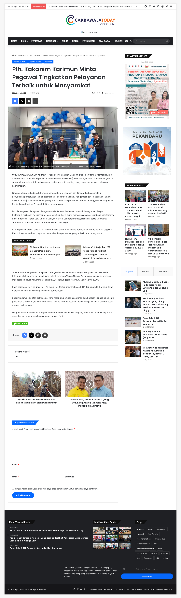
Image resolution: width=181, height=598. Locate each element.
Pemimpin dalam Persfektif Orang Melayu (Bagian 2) (155, 334)
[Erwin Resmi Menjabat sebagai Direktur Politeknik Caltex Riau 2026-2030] (135, 230)
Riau (23, 41)
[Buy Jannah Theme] (90, 32)
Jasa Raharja (153, 534)
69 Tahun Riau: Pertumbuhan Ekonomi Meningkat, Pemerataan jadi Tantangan (45, 251)
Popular (129, 271)
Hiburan (118, 41)
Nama (15, 465)
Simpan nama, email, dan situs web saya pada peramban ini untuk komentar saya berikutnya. (57, 489)
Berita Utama (35, 61)
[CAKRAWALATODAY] (90, 20)
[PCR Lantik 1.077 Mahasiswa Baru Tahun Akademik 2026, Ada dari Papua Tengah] (135, 196)
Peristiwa (36, 41)
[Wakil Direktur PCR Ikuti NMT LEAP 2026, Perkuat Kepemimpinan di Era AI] (125, 538)
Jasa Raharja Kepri (144, 539)
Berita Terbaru (20, 61)
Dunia (65, 41)
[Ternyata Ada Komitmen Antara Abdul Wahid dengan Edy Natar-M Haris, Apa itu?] (133, 351)
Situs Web (69, 477)
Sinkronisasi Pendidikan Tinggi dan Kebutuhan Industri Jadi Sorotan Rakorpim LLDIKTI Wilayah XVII (158, 246)
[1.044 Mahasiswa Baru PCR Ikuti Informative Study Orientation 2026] (158, 196)
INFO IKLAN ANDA (164, 589)
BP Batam (140, 529)
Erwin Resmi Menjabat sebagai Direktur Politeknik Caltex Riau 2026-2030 (135, 244)
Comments (163, 271)
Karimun (24, 55)
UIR (157, 558)
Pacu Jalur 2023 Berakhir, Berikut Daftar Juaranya (155, 321)
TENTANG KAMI (95, 589)
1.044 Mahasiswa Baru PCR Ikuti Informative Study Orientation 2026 (157, 209)
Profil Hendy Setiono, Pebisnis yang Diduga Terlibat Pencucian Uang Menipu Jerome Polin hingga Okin (156, 304)
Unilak (165, 558)
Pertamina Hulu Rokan (145, 548)
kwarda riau (160, 539)
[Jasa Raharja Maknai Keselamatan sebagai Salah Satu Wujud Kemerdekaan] (125, 530)
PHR (160, 548)
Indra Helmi (19, 93)
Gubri (150, 529)
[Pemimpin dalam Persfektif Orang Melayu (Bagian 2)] (133, 337)
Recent (145, 271)
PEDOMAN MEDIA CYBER (138, 589)
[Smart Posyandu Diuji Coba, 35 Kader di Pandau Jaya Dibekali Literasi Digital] (99, 546)
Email (15, 477)
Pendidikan (88, 41)
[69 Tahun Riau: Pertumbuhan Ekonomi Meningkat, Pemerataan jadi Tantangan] (20, 250)
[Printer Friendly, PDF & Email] (20, 323)
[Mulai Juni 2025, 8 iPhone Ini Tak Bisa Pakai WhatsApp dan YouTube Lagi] (133, 286)
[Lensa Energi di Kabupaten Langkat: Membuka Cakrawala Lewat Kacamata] (112, 546)
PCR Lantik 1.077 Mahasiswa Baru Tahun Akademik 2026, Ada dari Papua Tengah (134, 210)
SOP (152, 589)
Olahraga (104, 41)
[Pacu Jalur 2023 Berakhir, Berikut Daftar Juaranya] (133, 322)
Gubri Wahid (161, 529)
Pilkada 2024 (142, 553)
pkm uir (154, 553)
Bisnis (75, 41)
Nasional (51, 41)
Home (14, 41)
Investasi (140, 534)
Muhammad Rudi (143, 544)
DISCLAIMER (119, 589)
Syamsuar (148, 558)
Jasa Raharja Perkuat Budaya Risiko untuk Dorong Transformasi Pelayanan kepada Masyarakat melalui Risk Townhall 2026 (101, 6)
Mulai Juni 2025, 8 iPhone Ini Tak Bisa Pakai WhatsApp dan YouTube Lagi (156, 286)
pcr (155, 544)
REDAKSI (108, 589)
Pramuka (164, 553)
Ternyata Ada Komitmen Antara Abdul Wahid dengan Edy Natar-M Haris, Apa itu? (155, 352)
